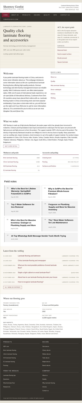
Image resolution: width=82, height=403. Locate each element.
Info (55, 15)
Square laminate (62, 62)
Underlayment (46, 158)
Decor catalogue (56, 89)
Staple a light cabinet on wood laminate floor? (34, 272)
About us (15, 15)
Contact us (65, 15)
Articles (53, 94)
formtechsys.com (11, 19)
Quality (47, 15)
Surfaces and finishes (49, 166)
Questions (6, 379)
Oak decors (45, 346)
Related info (6, 387)
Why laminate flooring (57, 85)
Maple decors (46, 361)
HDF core (6, 346)
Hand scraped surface (64, 54)
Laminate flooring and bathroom (29, 256)
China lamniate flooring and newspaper (32, 260)
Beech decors (46, 365)
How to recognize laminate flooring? (30, 282)
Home (6, 15)
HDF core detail (11, 146)
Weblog (53, 98)
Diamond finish (62, 50)
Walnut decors (46, 354)
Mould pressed (62, 58)
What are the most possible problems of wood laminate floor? (37, 266)
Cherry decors (46, 350)
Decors (37, 15)
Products (26, 15)
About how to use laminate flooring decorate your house (37, 277)
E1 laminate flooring (9, 170)
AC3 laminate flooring (10, 166)
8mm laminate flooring (10, 158)
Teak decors (46, 358)
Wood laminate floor (9, 383)
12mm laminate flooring (10, 162)
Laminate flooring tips (9, 375)
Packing (44, 162)
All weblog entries (12, 287)
